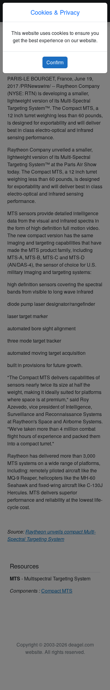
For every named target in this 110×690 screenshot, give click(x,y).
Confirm (55, 62)
